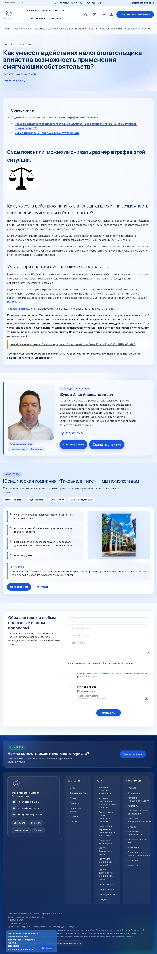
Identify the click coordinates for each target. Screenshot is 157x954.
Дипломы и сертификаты (135, 833)
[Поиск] (86, 14)
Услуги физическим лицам (105, 850)
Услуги (46, 10)
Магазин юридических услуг (138, 799)
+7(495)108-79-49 (67, 3)
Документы (105, 899)
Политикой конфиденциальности (105, 673)
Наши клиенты (135, 847)
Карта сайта (134, 865)
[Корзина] (94, 14)
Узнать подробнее (73, 444)
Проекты (74, 803)
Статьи (74, 816)
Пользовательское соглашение (138, 812)
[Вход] (111, 14)
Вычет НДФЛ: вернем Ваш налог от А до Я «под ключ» (107, 831)
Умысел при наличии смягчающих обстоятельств (47, 133)
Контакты (55, 18)
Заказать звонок (132, 754)
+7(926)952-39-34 (93, 3)
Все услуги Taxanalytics (105, 842)
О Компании (134, 792)
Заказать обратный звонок (135, 14)
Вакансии (133, 860)
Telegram (36, 822)
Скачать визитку (106, 444)
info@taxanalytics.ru (142, 3)
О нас (72, 787)
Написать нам (19, 586)
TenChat (38, 830)
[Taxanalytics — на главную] (8, 14)
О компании (38, 18)
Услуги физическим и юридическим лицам (106, 874)
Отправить (108, 712)
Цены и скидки (106, 889)
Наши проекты (106, 884)
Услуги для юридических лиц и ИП (106, 861)
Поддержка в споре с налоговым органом (106, 817)
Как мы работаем (79, 792)
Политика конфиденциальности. (21, 947)
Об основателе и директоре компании (139, 854)
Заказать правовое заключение (105, 790)
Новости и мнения (22, 28)
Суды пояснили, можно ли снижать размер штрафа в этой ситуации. (55, 117)
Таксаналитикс (19, 308)
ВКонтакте (19, 822)
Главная (32, 10)
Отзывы (74, 798)
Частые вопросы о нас (137, 841)
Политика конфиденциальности (139, 820)
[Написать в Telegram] (104, 14)
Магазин (60, 10)
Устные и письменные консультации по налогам (108, 803)
